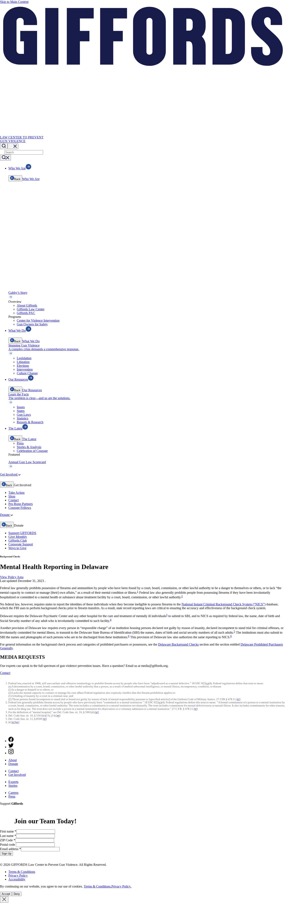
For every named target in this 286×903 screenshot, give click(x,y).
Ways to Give (17, 548)
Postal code (8, 844)
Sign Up (6, 853)
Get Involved (17, 774)
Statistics (22, 418)
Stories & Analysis (29, 447)
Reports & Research (30, 422)
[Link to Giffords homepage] (2, 731)
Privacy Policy (18, 875)
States (20, 411)
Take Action (16, 492)
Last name (8, 836)
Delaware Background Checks (178, 644)
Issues (21, 407)
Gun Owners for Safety (32, 324)
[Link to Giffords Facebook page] (11, 741)
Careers (13, 792)
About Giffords (27, 305)
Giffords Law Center (30, 309)
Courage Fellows (19, 507)
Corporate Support (20, 544)
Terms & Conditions (21, 872)
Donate (13, 764)
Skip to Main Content (14, 2)
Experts (13, 782)
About (12, 760)
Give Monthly (17, 536)
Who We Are (31, 179)
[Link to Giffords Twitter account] (11, 747)
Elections (23, 365)
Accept (6, 893)
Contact (13, 500)
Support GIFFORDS (22, 533)
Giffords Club (17, 540)
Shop (11, 496)
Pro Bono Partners (20, 504)
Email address (10, 849)
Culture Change (27, 373)
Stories (12, 785)
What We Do (31, 341)
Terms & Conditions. (97, 886)
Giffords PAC (26, 313)
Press (20, 443)
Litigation (23, 362)
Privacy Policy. (121, 886)
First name (8, 831)
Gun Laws (24, 414)
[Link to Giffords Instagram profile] (11, 753)
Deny (17, 893)
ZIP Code (7, 840)
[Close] (4, 899)
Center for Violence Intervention (38, 320)
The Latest (29, 439)
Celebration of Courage (32, 451)
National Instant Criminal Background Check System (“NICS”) (223, 604)
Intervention (25, 369)
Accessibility (16, 879)
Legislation (24, 358)
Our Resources (32, 390)
